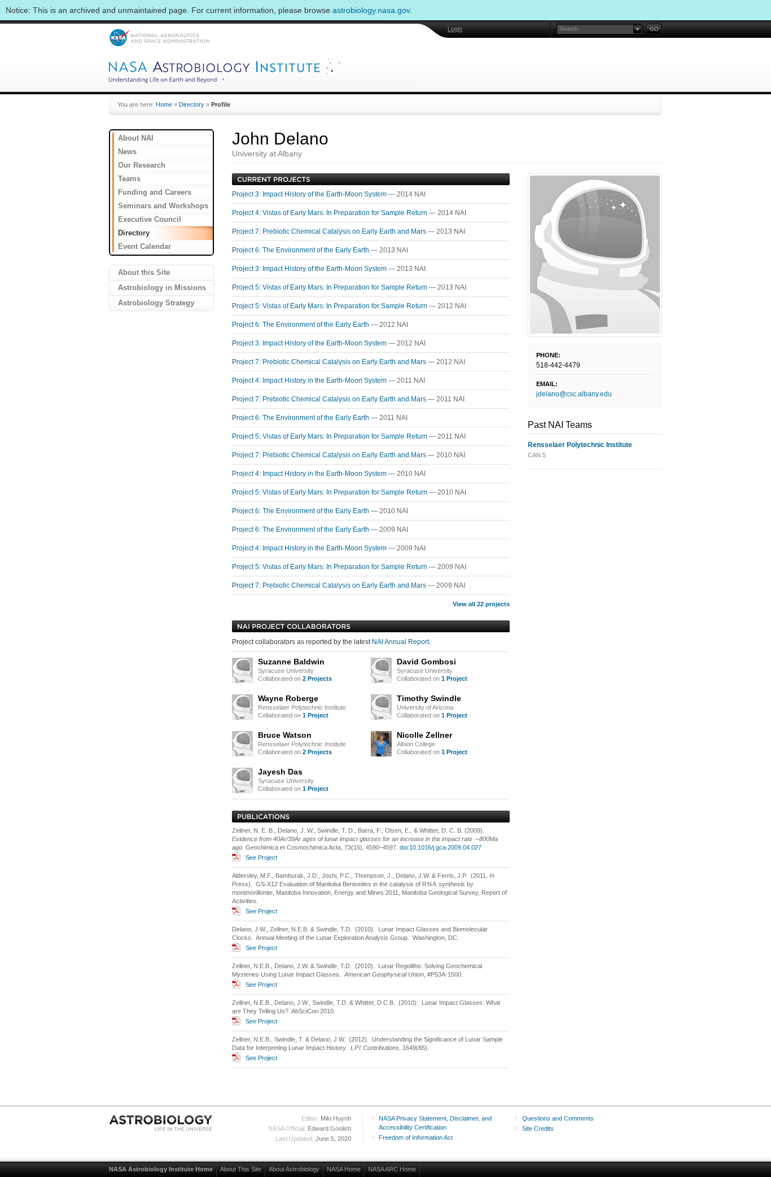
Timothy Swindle (429, 698)
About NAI (136, 138)
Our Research (141, 165)
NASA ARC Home (392, 1169)
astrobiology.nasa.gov (371, 10)
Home (164, 104)
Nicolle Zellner (424, 735)
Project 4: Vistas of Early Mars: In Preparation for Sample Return (330, 213)
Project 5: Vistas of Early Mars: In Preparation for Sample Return (330, 287)
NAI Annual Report (400, 642)
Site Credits (538, 1128)
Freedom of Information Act (416, 1137)
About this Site (144, 272)
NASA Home (344, 1169)
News (127, 151)
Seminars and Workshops (163, 206)
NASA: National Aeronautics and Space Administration (158, 37)
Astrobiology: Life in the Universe (161, 1123)
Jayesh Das (280, 771)
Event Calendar (144, 246)
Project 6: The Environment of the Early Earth (301, 250)
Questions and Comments (558, 1118)
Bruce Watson (285, 735)
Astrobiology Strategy (156, 303)
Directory (191, 104)
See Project (261, 857)
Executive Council (149, 219)
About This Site (240, 1169)
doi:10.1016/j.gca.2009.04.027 (440, 847)
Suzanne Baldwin (291, 661)
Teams (129, 178)
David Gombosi (426, 661)
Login (455, 28)
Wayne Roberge (288, 698)
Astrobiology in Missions (162, 287)
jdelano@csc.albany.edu (574, 394)
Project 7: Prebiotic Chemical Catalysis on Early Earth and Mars (330, 231)
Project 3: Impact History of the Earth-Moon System (310, 194)
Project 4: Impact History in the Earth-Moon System (310, 380)
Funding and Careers (154, 192)
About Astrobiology (294, 1169)
